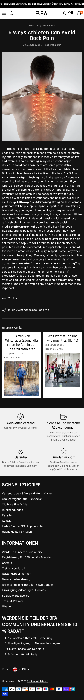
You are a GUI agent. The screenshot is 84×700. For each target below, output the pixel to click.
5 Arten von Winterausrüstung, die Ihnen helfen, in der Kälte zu (21, 342)
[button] (11, 13)
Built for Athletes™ (37, 681)
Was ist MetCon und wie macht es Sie (62, 338)
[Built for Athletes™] (42, 13)
